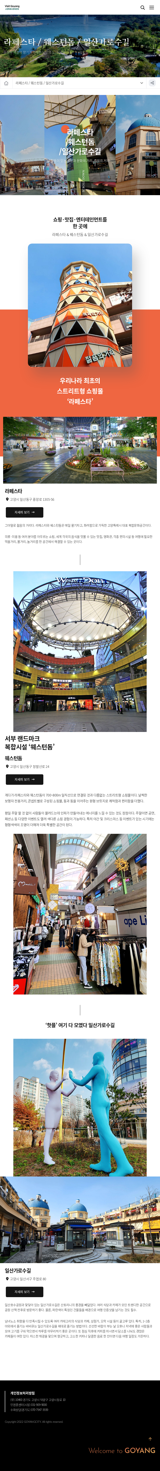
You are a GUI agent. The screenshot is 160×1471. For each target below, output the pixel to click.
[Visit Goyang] (18, 8)
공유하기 (152, 82)
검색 (142, 7)
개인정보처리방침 (22, 1393)
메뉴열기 (151, 7)
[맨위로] (150, 1440)
